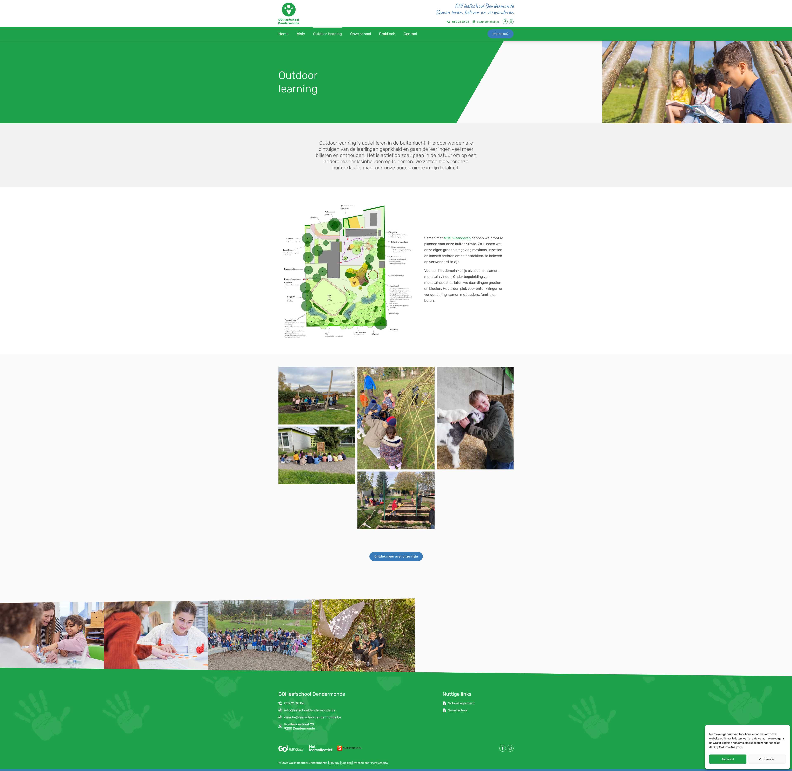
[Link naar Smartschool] (349, 748)
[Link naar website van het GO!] (290, 748)
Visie (301, 34)
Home (283, 34)
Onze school (360, 34)
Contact (410, 34)
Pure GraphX (379, 763)
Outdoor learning (327, 34)
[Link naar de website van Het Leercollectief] (321, 748)
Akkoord (728, 759)
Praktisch (387, 34)
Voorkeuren (767, 759)
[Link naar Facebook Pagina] (505, 21)
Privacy (334, 763)
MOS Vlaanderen (457, 238)
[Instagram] (511, 21)
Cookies (346, 763)
